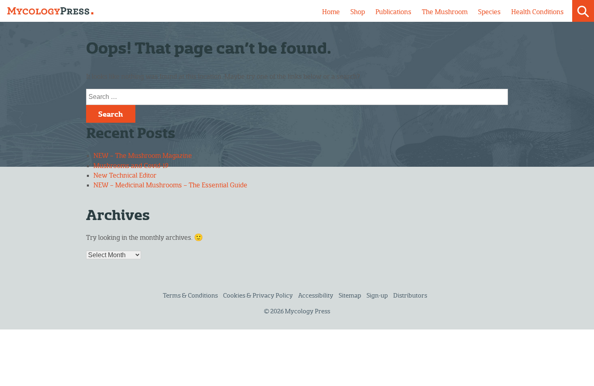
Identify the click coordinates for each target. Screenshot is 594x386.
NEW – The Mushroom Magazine (142, 155)
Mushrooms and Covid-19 (131, 166)
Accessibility (315, 295)
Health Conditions (537, 12)
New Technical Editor (124, 175)
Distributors (410, 295)
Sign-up (377, 295)
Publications (393, 12)
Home (331, 12)
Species (489, 12)
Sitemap (350, 295)
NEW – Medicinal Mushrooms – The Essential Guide (170, 185)
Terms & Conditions (190, 295)
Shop (357, 12)
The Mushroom (445, 12)
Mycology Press (307, 311)
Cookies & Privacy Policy (258, 295)
